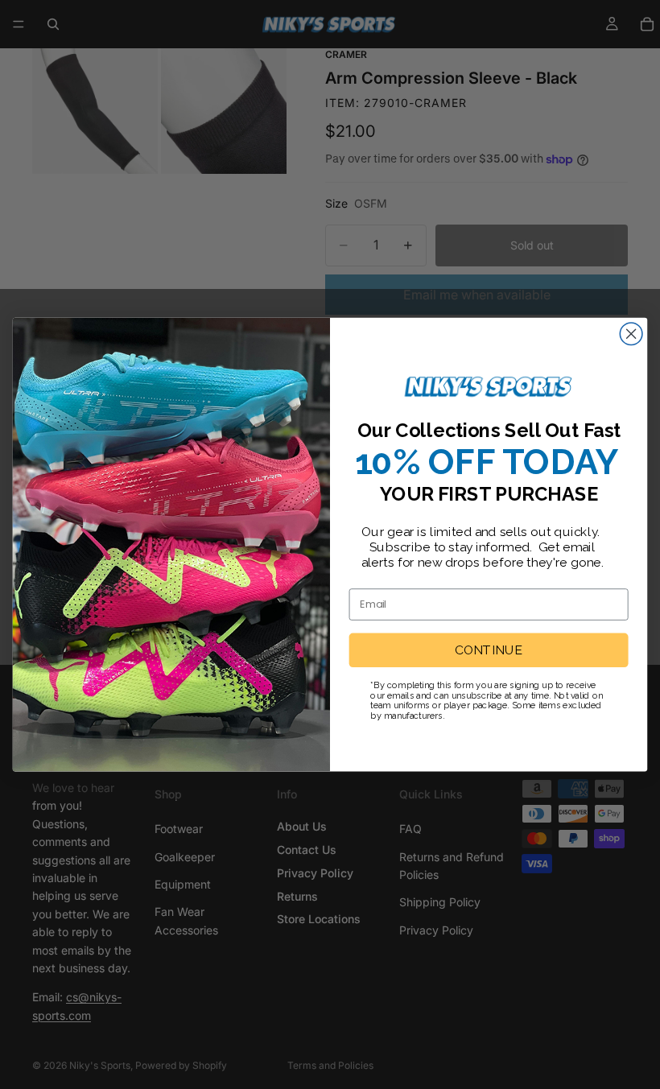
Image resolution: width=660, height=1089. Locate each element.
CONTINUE (488, 650)
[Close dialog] (631, 334)
